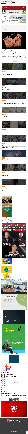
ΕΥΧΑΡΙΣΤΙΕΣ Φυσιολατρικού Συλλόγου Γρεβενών (8, 74)
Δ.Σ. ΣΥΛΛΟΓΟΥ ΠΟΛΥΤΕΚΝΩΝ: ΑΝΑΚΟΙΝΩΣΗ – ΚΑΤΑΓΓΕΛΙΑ (8, 393)
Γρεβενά (4, 143)
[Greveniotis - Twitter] (12, 2)
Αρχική (4, 428)
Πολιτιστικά (4, 71)
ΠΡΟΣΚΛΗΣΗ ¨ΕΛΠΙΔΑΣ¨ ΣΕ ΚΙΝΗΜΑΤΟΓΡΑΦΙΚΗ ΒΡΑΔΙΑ (9, 132)
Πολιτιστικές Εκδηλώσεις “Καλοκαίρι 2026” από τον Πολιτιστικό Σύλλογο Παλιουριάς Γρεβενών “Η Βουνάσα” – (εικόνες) (13, 103)
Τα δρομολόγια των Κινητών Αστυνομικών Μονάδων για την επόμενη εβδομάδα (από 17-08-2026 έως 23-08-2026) (14, 89)
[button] (14, 286)
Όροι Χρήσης (7, 428)
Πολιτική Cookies (18, 428)
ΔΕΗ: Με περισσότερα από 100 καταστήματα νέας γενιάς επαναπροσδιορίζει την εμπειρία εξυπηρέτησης (13, 395)
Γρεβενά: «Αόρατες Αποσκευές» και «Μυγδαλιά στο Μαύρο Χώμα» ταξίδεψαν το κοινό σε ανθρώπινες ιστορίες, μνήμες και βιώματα (13, 391)
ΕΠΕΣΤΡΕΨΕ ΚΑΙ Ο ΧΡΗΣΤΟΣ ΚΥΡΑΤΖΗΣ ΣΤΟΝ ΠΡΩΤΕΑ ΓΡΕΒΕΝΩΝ (8, 376)
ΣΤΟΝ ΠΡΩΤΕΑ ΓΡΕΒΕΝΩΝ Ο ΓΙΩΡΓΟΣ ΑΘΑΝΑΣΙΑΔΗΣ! (7, 384)
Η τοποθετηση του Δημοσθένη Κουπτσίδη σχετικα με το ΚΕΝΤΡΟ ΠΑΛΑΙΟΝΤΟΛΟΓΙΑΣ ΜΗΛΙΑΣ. (13, 190)
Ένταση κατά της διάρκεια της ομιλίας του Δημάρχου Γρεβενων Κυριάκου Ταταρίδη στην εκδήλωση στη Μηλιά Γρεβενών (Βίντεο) (13, 147)
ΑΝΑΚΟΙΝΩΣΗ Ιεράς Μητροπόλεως (6, 175)
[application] (14, 286)
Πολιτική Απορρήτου (13, 428)
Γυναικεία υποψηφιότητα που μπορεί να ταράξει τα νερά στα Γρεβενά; (9, 382)
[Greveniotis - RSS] (14, 2)
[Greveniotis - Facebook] (11, 2)
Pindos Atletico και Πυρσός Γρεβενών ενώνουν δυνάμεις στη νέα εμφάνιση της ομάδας (11, 380)
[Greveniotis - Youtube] (13, 2)
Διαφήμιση (23, 428)
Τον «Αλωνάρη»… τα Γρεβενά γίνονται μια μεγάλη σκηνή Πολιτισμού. (11, 117)
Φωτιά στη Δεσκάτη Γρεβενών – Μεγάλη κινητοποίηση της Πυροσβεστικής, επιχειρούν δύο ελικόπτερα (13, 378)
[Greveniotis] (6, 1)
